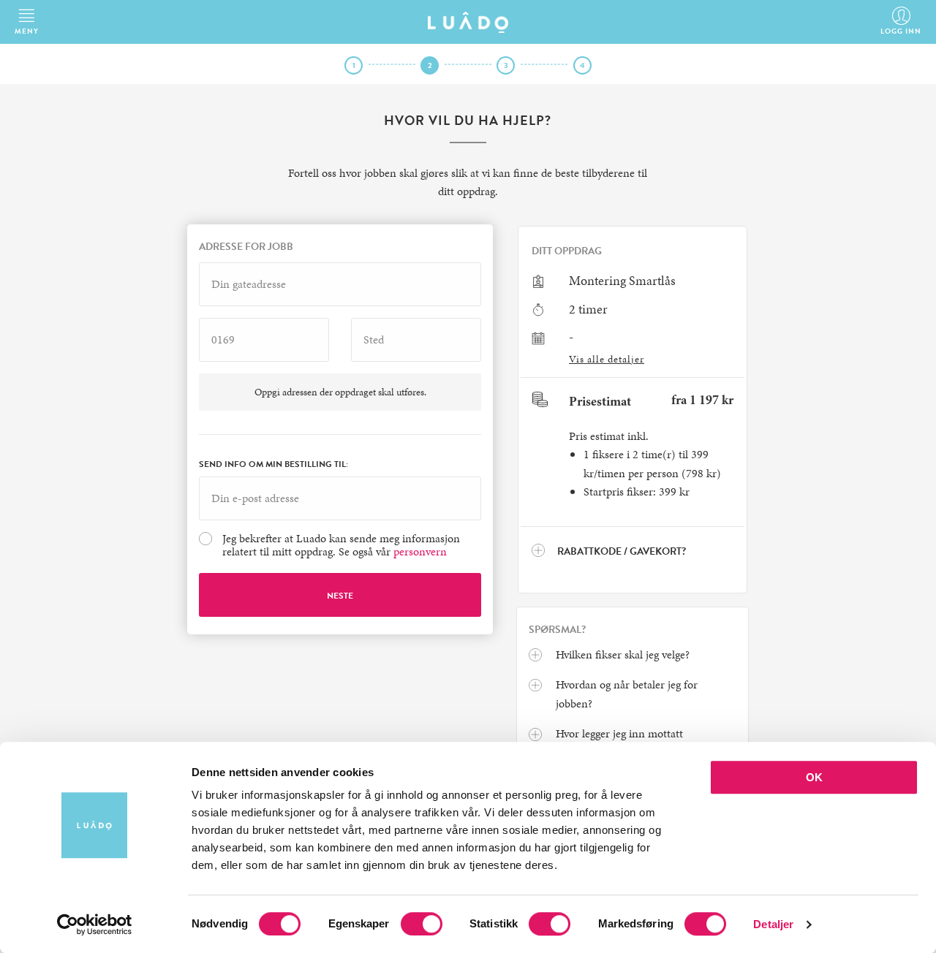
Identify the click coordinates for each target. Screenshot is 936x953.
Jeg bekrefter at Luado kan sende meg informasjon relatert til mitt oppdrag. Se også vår (341, 545)
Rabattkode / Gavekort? (620, 551)
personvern (420, 551)
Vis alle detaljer (606, 359)
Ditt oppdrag (567, 251)
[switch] (421, 923)
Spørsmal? (557, 630)
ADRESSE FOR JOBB (246, 247)
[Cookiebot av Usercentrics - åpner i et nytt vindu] (95, 924)
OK (814, 777)
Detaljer (773, 924)
